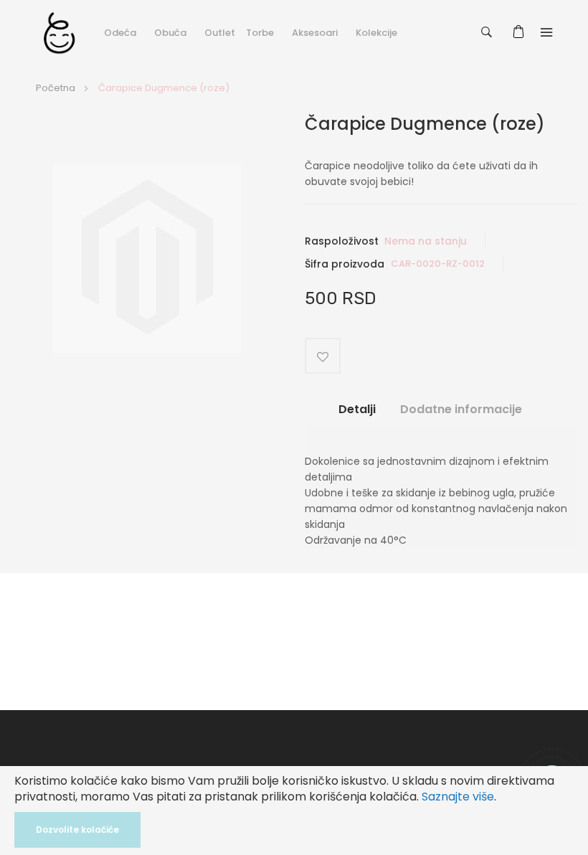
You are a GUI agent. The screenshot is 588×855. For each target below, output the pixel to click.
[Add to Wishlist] (323, 356)
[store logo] (59, 32)
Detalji (357, 409)
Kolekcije (376, 32)
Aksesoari (315, 32)
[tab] (357, 414)
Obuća (170, 32)
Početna (55, 88)
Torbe (260, 32)
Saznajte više (458, 796)
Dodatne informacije (461, 409)
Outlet (219, 32)
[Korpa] (521, 32)
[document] (294, 810)
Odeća (120, 32)
